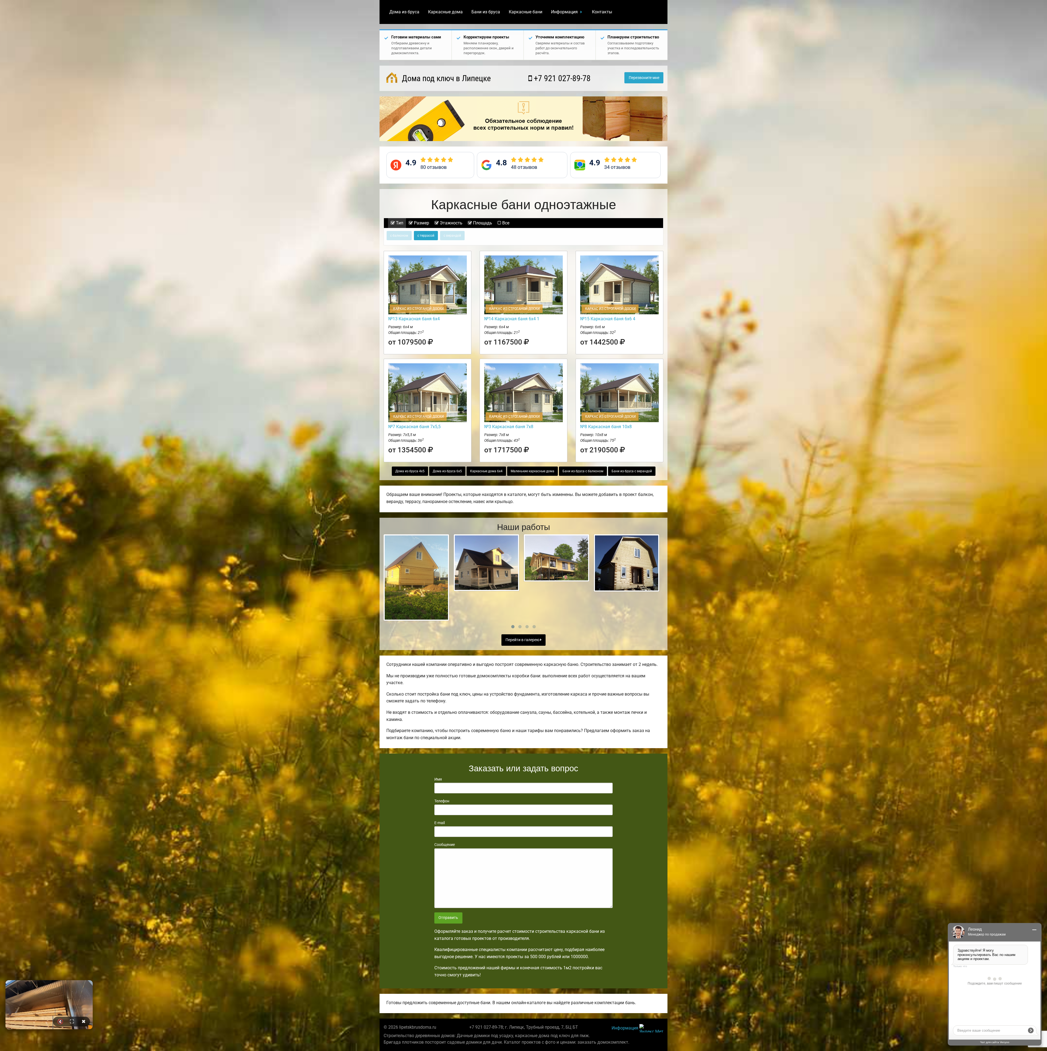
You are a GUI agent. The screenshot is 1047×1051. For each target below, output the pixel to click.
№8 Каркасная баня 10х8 (606, 426)
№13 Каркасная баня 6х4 (414, 318)
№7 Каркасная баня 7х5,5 (414, 426)
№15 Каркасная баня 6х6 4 (607, 318)
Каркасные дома (445, 11)
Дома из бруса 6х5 (447, 471)
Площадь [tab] (482, 223)
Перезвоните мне (644, 77)
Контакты (602, 11)
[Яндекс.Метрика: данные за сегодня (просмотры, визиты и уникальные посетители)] (651, 1028)
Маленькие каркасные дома (532, 471)
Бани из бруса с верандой (632, 471)
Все (505, 223)
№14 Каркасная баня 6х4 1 (511, 318)
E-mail (439, 823)
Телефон (441, 801)
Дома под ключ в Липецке (445, 78)
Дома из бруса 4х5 (410, 471)
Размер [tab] (421, 223)
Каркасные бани (525, 11)
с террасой (425, 235)
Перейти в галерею (523, 640)
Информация (564, 11)
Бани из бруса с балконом (582, 471)
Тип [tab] (399, 223)
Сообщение (444, 844)
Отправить (448, 917)
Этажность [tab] (450, 223)
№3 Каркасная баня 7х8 (508, 426)
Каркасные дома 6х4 (486, 471)
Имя (438, 779)
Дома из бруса (404, 11)
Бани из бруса (485, 11)
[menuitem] (404, 12)
